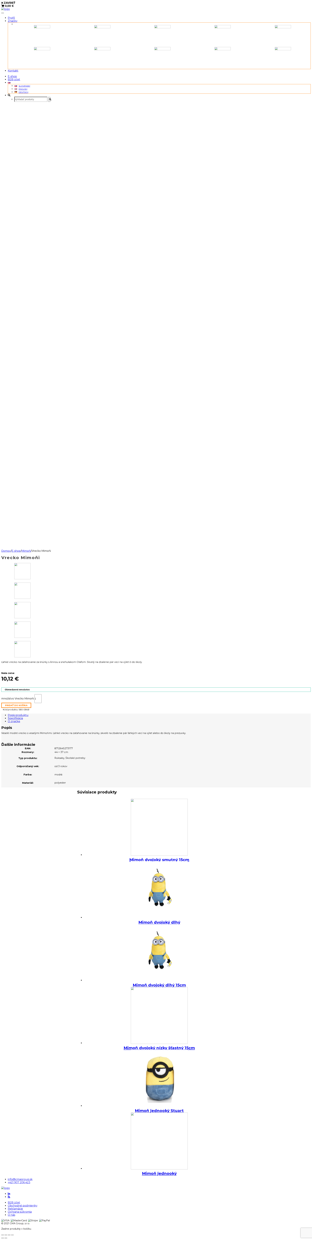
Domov (6, 550)
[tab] (159, 715)
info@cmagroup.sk (20, 1179)
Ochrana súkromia (20, 1211)
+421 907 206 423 (19, 1182)
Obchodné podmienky (22, 1205)
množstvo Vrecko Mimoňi (17, 698)
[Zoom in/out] (12, 1234)
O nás (11, 1214)
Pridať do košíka (16, 705)
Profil (11, 17)
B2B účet (14, 79)
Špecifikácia (15, 718)
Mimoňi (26, 550)
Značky (12, 20)
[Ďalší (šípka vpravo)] (6, 1238)
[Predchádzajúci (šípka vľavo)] (2, 1238)
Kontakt (13, 70)
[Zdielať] (6, 1234)
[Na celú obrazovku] (9, 1234)
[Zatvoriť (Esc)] (2, 1234)
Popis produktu (18, 715)
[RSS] (9, 1196)
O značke (14, 721)
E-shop (12, 76)
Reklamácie (15, 1208)
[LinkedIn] (9, 1193)
